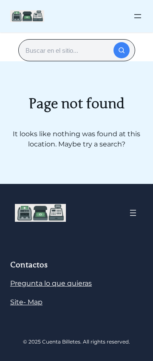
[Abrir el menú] (138, 16)
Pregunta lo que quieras (51, 283)
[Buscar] (121, 50)
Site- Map (26, 302)
